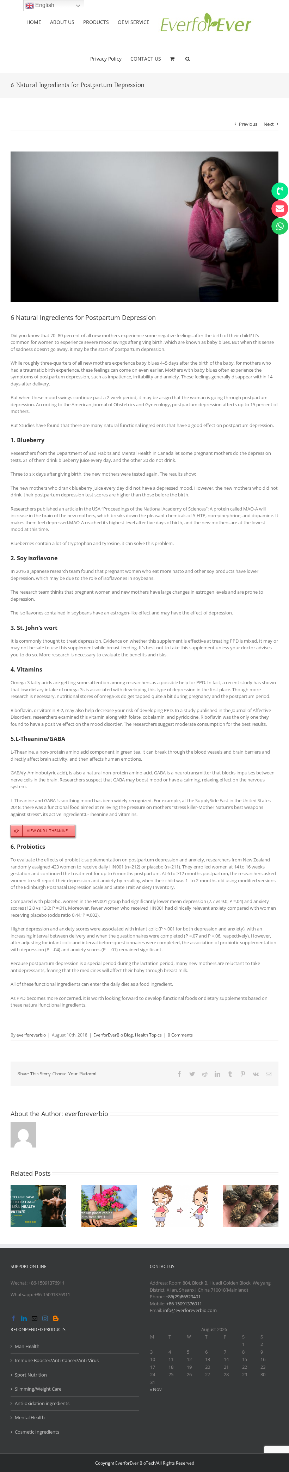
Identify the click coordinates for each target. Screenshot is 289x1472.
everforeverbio (31, 1035)
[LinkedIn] (24, 1318)
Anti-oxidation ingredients (42, 1403)
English (44, 5)
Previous (248, 124)
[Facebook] (13, 1318)
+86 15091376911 (184, 1303)
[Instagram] (45, 1318)
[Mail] (34, 1318)
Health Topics (148, 1035)
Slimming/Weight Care (38, 1389)
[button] (187, 58)
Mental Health (30, 1417)
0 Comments (180, 1035)
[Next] (273, 1205)
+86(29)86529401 (183, 1296)
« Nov (156, 1389)
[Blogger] (56, 1318)
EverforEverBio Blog (113, 1035)
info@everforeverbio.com (190, 1310)
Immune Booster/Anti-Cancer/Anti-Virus (57, 1360)
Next (269, 124)
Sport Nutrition (31, 1375)
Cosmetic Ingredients (37, 1432)
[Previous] (16, 1205)
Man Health (27, 1346)
